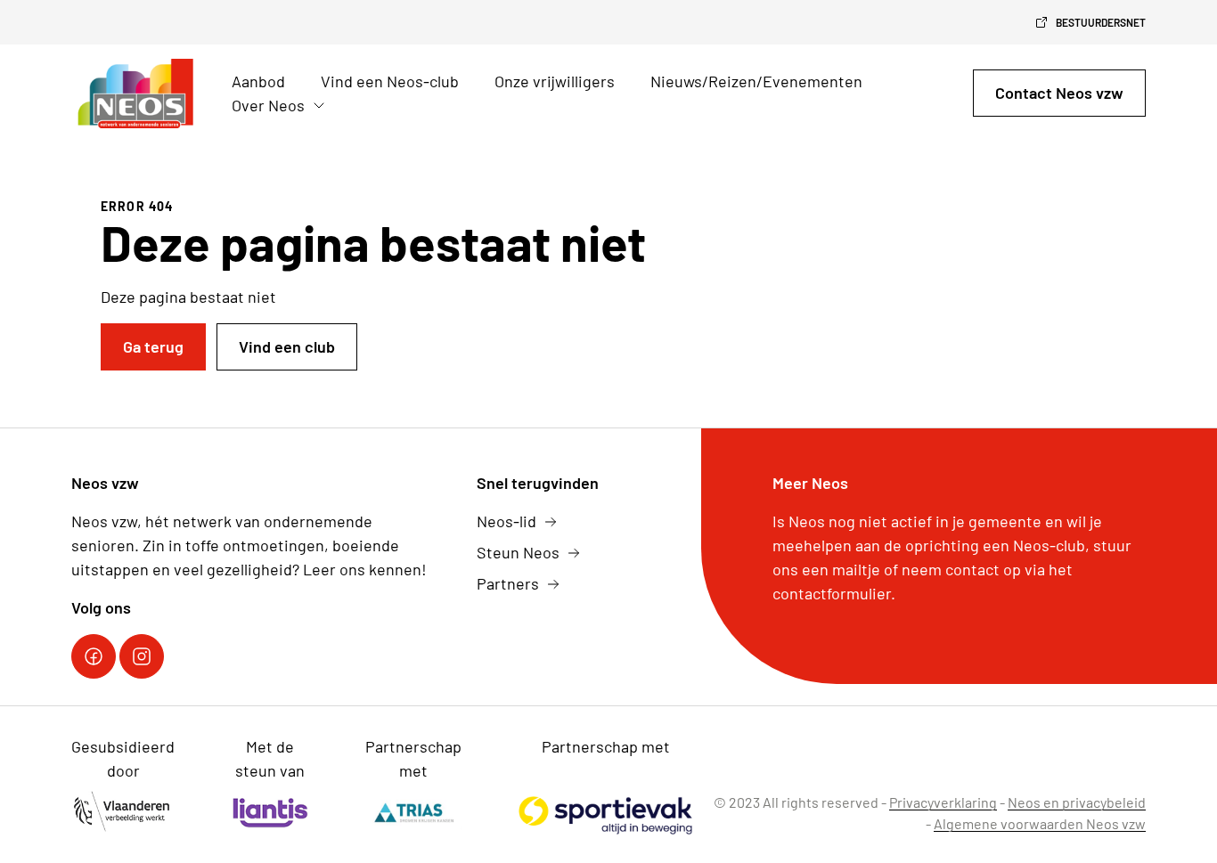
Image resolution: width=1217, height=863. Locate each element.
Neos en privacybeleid (1077, 802)
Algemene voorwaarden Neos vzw (1040, 823)
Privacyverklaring (943, 802)
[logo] (137, 93)
